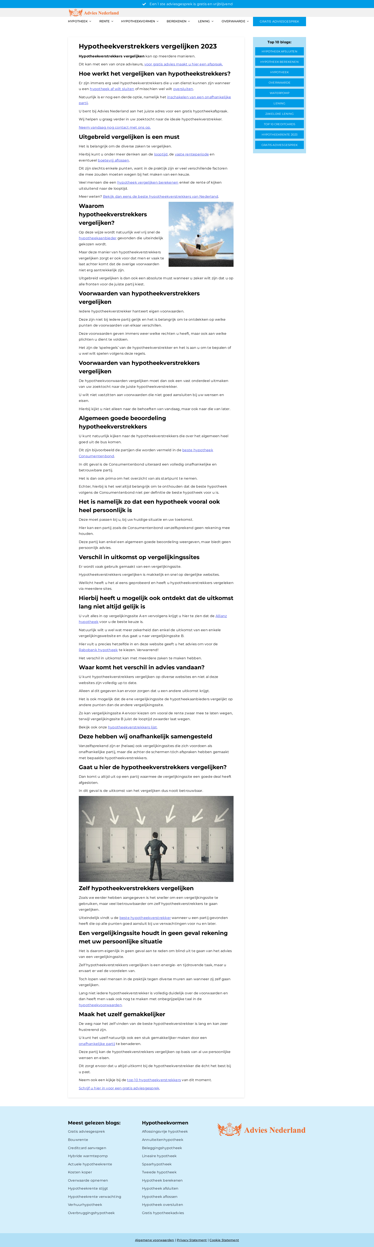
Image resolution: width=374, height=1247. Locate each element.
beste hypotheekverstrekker (145, 918)
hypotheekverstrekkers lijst (132, 727)
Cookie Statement (224, 1240)
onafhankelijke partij (97, 1044)
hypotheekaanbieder (97, 238)
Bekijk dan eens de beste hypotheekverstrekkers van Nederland (160, 196)
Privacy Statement (192, 1240)
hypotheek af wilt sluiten (112, 89)
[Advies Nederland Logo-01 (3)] (94, 10)
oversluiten (183, 89)
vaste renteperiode (192, 154)
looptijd (161, 154)
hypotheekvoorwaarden (100, 1005)
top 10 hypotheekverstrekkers (154, 1080)
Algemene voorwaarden (154, 1240)
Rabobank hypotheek (98, 650)
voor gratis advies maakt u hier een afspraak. (183, 64)
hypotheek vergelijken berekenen (147, 182)
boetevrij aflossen (113, 160)
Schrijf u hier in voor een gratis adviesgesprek (119, 1088)
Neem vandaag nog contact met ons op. (115, 127)
